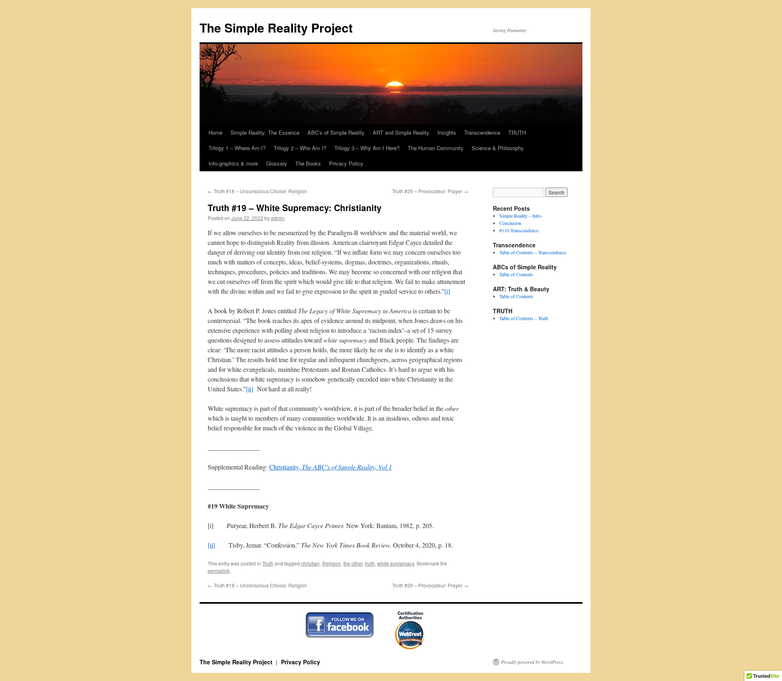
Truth (267, 563)
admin (278, 217)
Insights (446, 132)
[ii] (249, 388)
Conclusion (510, 223)
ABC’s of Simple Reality (336, 132)
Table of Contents (516, 274)
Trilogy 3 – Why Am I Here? (367, 148)
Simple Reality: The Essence (265, 132)
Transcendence (482, 132)
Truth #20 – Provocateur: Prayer (430, 191)
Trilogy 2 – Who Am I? (300, 148)
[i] (447, 291)
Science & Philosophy (498, 148)
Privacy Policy (346, 163)
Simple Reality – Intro (520, 215)
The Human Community (435, 148)
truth (370, 563)
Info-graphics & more (233, 163)
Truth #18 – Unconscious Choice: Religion (257, 191)
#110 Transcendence (518, 230)
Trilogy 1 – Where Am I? (237, 148)
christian (310, 563)
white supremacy (395, 563)
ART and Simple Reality (401, 132)
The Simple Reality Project (276, 27)
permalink (219, 570)
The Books (308, 163)
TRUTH (517, 132)
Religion (331, 563)
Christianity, (330, 467)
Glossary (276, 163)
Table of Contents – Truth (523, 318)
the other (352, 563)
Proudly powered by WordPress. (532, 662)
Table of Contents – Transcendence (532, 252)
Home (215, 132)
